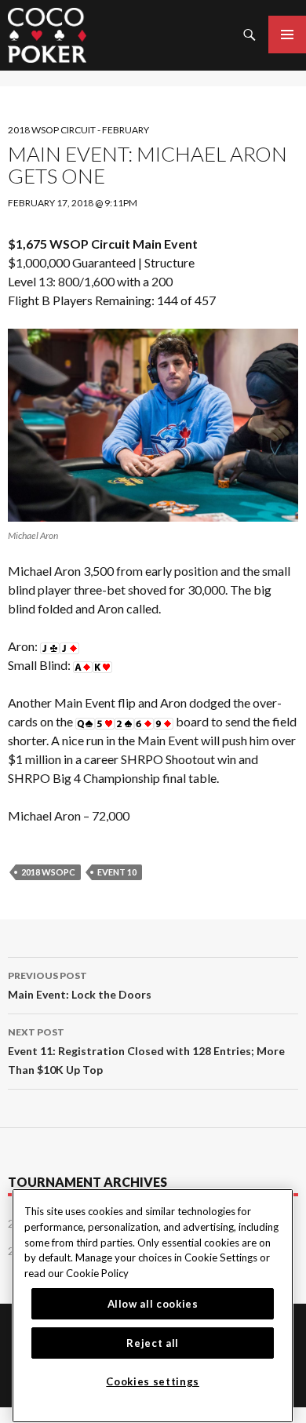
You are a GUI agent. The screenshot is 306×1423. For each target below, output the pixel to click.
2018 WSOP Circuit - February (78, 130)
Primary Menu (287, 34)
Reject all (152, 1343)
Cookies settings (152, 1381)
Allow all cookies (153, 1303)
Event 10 (117, 872)
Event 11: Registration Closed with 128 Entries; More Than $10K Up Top (146, 1051)
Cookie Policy (97, 1273)
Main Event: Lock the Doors (79, 985)
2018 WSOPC (48, 872)
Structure (169, 262)
